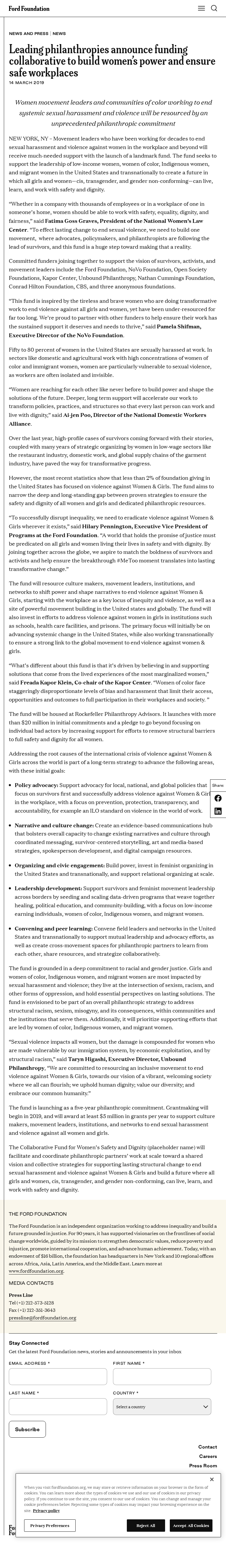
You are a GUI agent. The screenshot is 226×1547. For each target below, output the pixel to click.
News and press (29, 33)
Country (126, 1393)
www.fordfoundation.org (36, 1270)
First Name (129, 1363)
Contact (207, 1446)
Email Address (29, 1363)
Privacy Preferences (49, 1525)
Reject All (146, 1525)
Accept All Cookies (191, 1525)
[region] (118, 1505)
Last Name (24, 1393)
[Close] (211, 1479)
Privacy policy (46, 1510)
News (59, 33)
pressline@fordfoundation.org (42, 1317)
